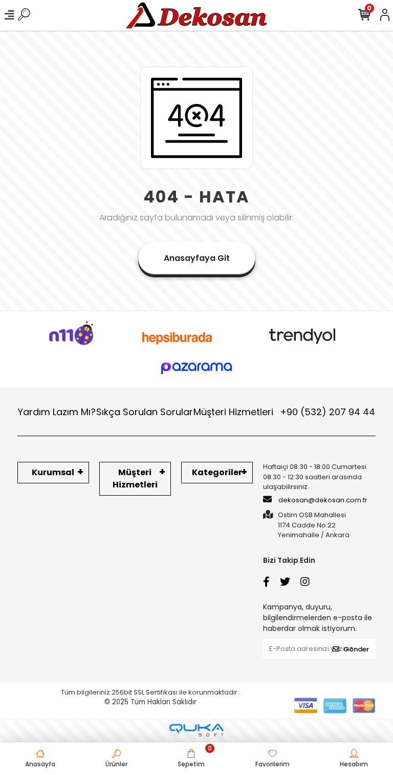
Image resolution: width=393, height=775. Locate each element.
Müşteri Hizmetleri (284, 411)
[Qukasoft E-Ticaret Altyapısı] (196, 730)
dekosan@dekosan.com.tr (322, 500)
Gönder (356, 649)
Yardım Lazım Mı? (57, 411)
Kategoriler (217, 472)
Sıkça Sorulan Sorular (144, 411)
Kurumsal (53, 472)
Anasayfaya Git (197, 258)
